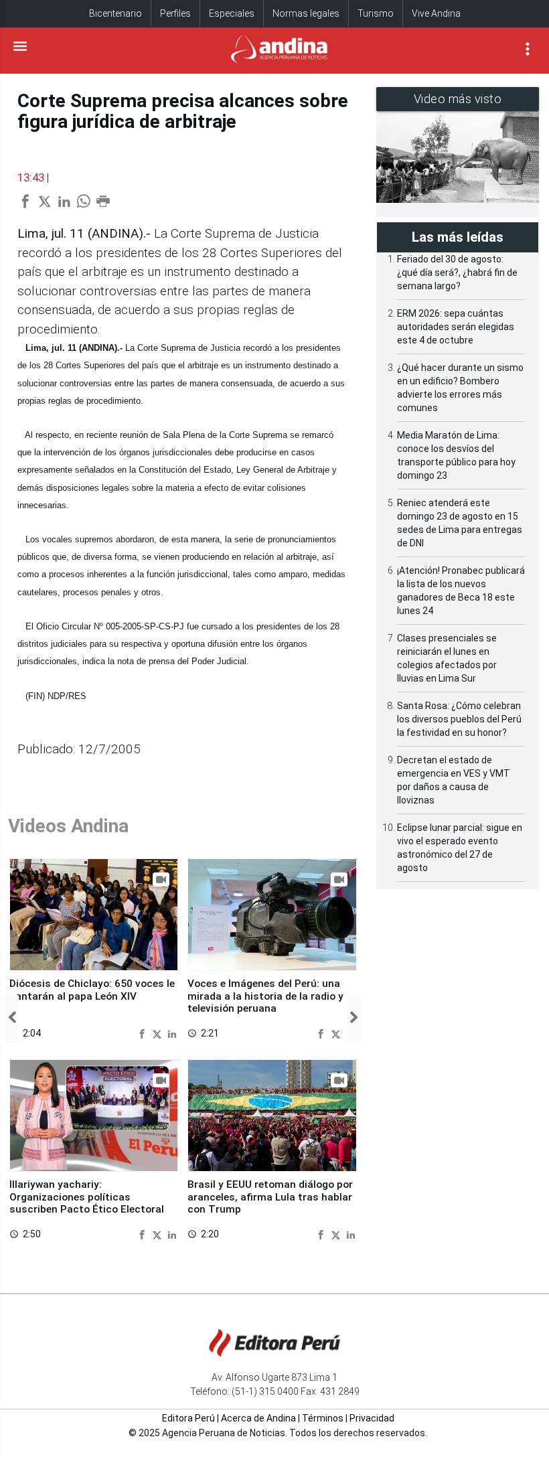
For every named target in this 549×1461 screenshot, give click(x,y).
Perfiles (175, 13)
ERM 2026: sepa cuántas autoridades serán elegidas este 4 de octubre (455, 326)
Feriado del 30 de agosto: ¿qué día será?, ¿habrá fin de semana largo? (457, 272)
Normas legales (305, 13)
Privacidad (371, 1418)
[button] (12, 1018)
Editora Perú (188, 1418)
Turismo (376, 13)
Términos (322, 1418)
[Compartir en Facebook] (143, 1033)
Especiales (231, 13)
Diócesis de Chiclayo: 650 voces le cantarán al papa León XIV (92, 990)
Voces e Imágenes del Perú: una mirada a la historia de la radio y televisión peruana (265, 996)
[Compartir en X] (158, 1033)
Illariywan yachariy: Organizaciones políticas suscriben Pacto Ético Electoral (86, 1196)
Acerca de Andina (258, 1418)
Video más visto (458, 99)
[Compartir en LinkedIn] (172, 1033)
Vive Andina (436, 13)
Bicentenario (115, 13)
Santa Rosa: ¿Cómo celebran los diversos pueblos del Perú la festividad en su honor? (459, 719)
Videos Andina (68, 826)
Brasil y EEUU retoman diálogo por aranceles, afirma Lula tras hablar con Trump (270, 1196)
